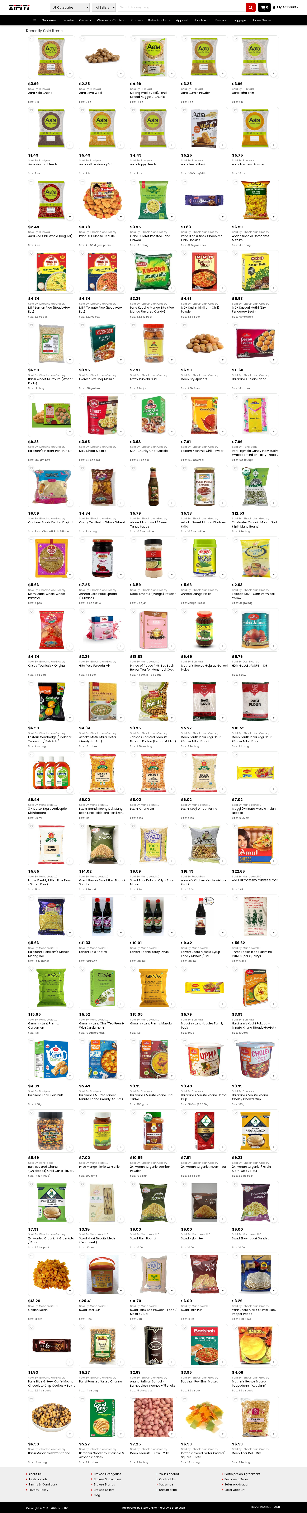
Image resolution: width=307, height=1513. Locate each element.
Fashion (221, 20)
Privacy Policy (38, 1490)
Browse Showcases (107, 1479)
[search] (251, 7)
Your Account (169, 1474)
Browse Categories (107, 1474)
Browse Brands (104, 1484)
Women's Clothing (111, 20)
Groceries (49, 20)
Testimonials (38, 1479)
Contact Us (167, 1479)
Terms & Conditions (43, 1484)
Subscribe (166, 1484)
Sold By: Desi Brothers (245, 661)
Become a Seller (236, 1479)
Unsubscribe (168, 1490)
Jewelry (68, 20)
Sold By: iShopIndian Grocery (97, 232)
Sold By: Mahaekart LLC (145, 661)
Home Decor (261, 20)
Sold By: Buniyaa (39, 89)
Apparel (182, 20)
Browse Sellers (104, 1490)
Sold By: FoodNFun (193, 876)
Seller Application (237, 1484)
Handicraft (202, 20)
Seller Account (235, 1490)
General (85, 20)
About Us (35, 1474)
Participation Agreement (242, 1474)
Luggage (239, 20)
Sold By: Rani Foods (244, 447)
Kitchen (137, 20)
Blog (97, 1495)
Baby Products (159, 20)
